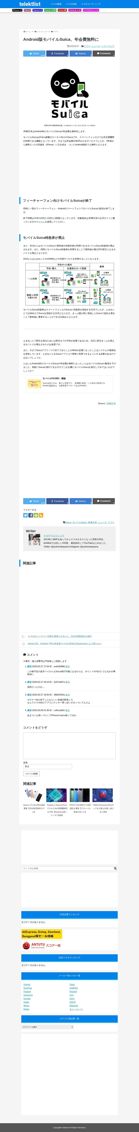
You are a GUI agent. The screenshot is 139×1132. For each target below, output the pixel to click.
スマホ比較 (71, 4)
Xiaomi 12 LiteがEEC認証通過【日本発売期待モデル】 (34, 808)
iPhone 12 (17, 10)
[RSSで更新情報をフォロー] (41, 515)
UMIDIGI (74, 988)
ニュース (95, 46)
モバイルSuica (79, 522)
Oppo (72, 984)
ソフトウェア (107, 46)
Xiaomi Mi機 (50, 10)
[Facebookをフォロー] (30, 515)
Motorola (74, 1005)
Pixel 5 (27, 10)
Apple (26, 1002)
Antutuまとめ (75, 10)
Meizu (26, 1005)
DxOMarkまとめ (90, 10)
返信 (67, 666)
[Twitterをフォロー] (25, 515)
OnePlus (27, 988)
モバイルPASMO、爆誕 (54, 378)
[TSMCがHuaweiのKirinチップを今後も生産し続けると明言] (103, 795)
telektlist (29, 4)
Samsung (28, 995)
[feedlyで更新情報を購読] (36, 515)
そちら (41, 222)
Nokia (26, 1009)
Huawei (27, 991)
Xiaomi (26, 984)
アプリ (87, 46)
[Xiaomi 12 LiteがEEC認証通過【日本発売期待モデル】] (34, 795)
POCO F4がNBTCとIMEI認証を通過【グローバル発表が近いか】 (80, 808)
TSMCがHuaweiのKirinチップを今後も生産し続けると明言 (103, 808)
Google (27, 998)
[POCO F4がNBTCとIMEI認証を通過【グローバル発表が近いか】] (80, 795)
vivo (71, 995)
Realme (73, 991)
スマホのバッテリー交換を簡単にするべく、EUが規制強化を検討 (60, 636)
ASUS (73, 1002)
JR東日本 (111, 403)
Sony (72, 998)
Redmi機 (62, 10)
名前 (25, 762)
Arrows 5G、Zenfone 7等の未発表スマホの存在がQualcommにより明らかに (65, 643)
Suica (68, 522)
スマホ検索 (56, 4)
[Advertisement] (68, 20)
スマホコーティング (91, 4)
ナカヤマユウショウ (54, 535)
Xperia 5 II (37, 10)
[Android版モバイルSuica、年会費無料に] (81, 53)
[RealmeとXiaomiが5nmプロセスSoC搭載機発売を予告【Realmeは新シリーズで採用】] (57, 795)
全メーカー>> (76, 1009)
